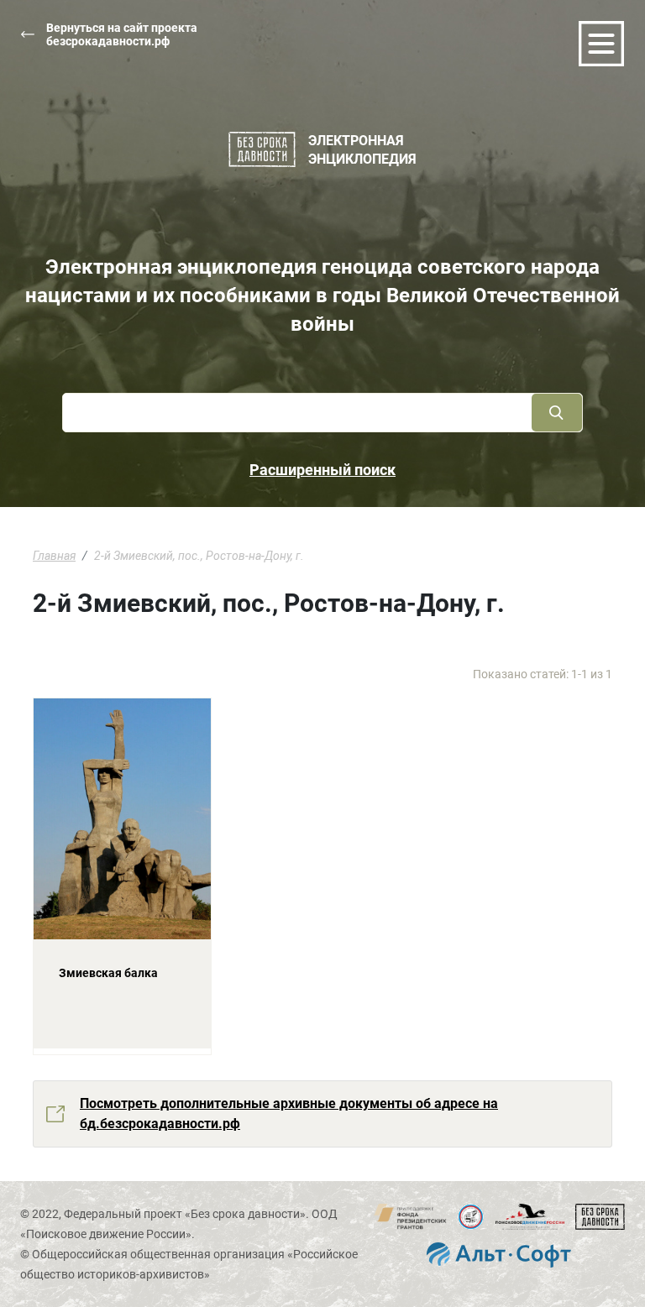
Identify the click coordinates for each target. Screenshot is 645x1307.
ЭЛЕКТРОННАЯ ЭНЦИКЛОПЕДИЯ (362, 150)
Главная (54, 555)
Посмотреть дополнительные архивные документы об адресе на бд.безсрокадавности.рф (289, 1113)
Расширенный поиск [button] (322, 469)
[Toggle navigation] (601, 43)
